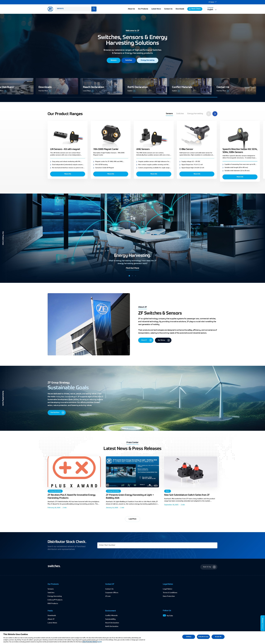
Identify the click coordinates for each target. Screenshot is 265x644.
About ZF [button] (142, 307)
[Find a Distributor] (63, 86)
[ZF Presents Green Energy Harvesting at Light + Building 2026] (132, 471)
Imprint (99, 642)
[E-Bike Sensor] (197, 136)
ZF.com (108, 596)
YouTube (170, 616)
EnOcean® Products (55, 600)
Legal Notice (167, 589)
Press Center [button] (132, 443)
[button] (113, 60)
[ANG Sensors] (154, 136)
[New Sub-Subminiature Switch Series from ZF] (190, 471)
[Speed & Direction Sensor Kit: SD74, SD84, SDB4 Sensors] (240, 136)
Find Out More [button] (132, 268)
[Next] (214, 113)
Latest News (156, 9)
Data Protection (169, 596)
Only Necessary (203, 636)
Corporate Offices (111, 593)
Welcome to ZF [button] (132, 31)
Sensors (51, 589)
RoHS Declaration (111, 626)
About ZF (51, 619)
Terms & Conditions (170, 593)
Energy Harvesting (55, 491)
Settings (262, 620)
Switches (51, 593)
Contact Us (109, 589)
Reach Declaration (112, 623)
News (167, 491)
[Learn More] (108, 86)
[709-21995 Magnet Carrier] (111, 136)
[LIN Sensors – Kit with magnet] (68, 136)
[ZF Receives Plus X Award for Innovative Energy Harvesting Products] (74, 471)
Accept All (218, 636)
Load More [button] (132, 519)
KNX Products (53, 603)
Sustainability (110, 619)
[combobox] (212, 9)
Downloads (52, 615)
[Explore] (152, 86)
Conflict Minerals (111, 615)
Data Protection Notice (90, 642)
